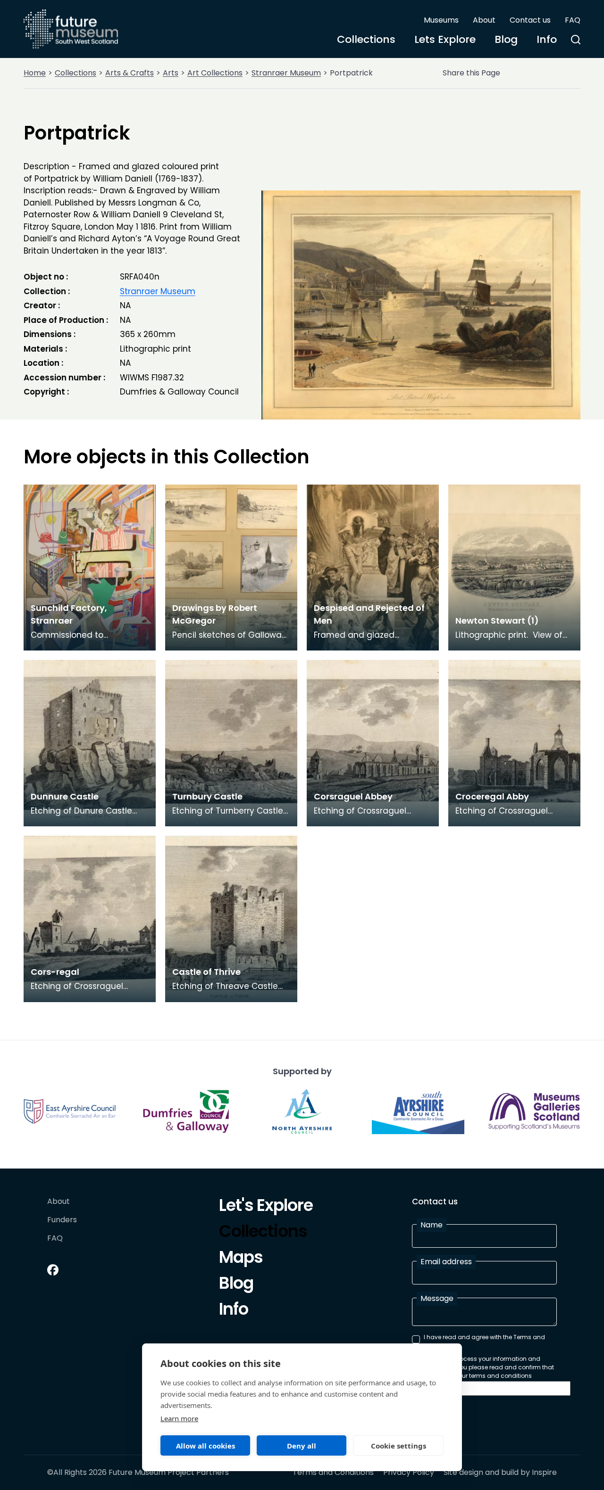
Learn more (179, 1418)
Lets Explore (445, 39)
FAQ (572, 20)
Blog (506, 39)
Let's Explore (266, 1207)
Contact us (530, 20)
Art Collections (215, 72)
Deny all (301, 1445)
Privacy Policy (408, 1472)
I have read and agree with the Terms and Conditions (484, 1341)
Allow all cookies (205, 1445)
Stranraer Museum (286, 72)
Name (431, 1224)
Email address (446, 1261)
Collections (366, 39)
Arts (170, 72)
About (484, 20)
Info (547, 39)
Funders (62, 1220)
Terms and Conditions (333, 1472)
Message (436, 1298)
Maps (241, 1258)
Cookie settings (398, 1445)
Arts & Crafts (129, 72)
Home (35, 72)
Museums (441, 20)
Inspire (544, 1472)
